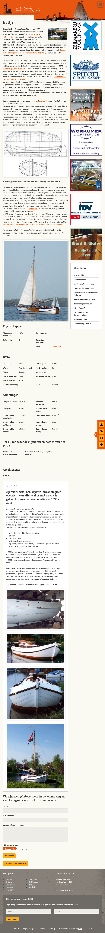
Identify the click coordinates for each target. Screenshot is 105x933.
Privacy (52, 929)
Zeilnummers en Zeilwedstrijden (81, 313)
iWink (80, 929)
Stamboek (33, 879)
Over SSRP (10, 884)
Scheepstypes (80, 280)
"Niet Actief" (79, 308)
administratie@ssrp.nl (64, 890)
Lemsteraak (56, 347)
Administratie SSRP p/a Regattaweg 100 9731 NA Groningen (64, 882)
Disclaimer (63, 929)
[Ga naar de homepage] (22, 8)
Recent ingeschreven (83, 304)
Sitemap (42, 929)
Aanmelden (13, 919)
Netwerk (9, 887)
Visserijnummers (81, 319)
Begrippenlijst (28, 929)
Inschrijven (33, 887)
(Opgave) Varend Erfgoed (85, 299)
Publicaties (33, 882)
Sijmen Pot (33, 208)
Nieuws (9, 879)
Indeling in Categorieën (84, 284)
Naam (6, 806)
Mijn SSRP (10, 890)
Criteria (9, 882)
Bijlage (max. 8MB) (11, 845)
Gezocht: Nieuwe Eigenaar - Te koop (86, 294)
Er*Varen (33, 884)
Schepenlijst (79, 275)
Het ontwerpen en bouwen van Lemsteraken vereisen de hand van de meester (34, 224)
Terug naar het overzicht (16, 863)
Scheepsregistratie (82, 324)
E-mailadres (9, 816)
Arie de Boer (44, 101)
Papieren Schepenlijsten (84, 288)
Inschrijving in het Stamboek (14, 69)
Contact (16, 929)
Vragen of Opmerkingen (14, 825)
